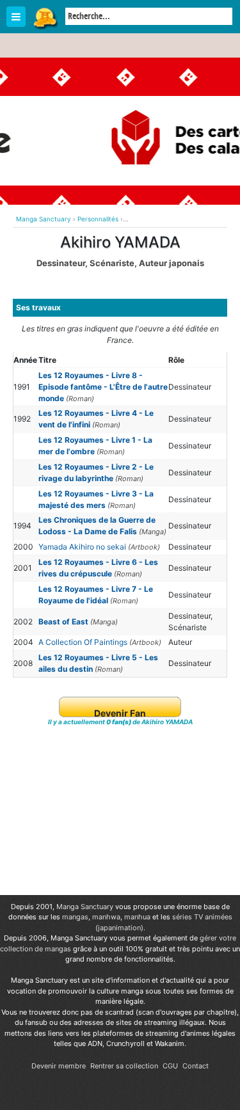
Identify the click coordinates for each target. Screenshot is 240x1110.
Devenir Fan (120, 713)
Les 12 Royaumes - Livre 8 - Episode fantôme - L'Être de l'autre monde (103, 386)
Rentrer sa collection (124, 1065)
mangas (75, 916)
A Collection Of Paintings (82, 642)
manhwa (106, 916)
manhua (137, 916)
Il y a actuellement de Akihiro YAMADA (120, 721)
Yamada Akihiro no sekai (82, 546)
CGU (170, 1065)
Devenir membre (58, 1065)
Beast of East (63, 621)
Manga (45, 17)
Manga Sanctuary (84, 906)
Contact (195, 1065)
